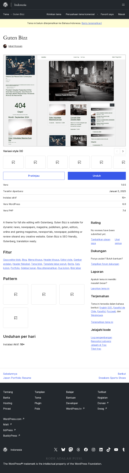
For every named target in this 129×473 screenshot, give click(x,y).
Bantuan (71, 397)
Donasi (103, 403)
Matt (7, 424)
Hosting (7, 403)
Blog (24, 259)
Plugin (38, 403)
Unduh (97, 175)
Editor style (66, 259)
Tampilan (40, 392)
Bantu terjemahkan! (92, 23)
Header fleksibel (21, 264)
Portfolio (15, 268)
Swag (102, 408)
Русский (111, 311)
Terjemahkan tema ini (102, 322)
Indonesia (16, 449)
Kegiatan (103, 397)
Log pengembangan (101, 337)
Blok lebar (75, 268)
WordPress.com (14, 419)
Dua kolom (63, 268)
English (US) (106, 307)
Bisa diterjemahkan (47, 268)
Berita (71, 264)
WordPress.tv (75, 408)
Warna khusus (35, 259)
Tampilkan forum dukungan (105, 264)
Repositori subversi (101, 341)
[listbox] (43, 306)
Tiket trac (96, 348)
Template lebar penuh (55, 264)
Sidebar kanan (28, 268)
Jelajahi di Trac (99, 345)
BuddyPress (11, 435)
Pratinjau (33, 175)
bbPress (9, 430)
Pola (37, 408)
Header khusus (51, 259)
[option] (15, 294)
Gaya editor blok (12, 259)
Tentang (8, 392)
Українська (97, 315)
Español (101, 311)
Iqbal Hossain (15, 46)
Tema (6, 14)
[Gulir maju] (123, 151)
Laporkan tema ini (100, 288)
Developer (72, 403)
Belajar (70, 392)
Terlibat (102, 392)
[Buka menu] (124, 4)
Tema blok (36, 264)
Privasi (7, 408)
